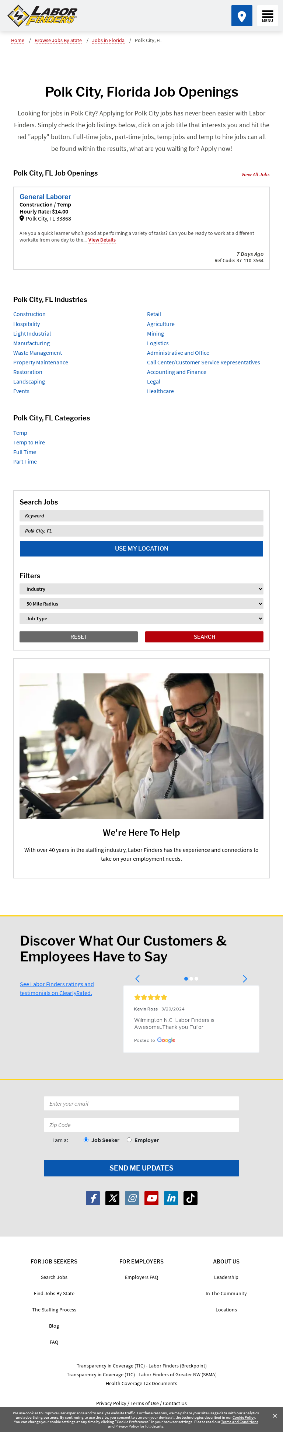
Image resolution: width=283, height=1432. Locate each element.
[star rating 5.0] (191, 997)
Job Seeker (105, 1140)
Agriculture (161, 323)
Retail (154, 314)
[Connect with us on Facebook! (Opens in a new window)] (93, 1198)
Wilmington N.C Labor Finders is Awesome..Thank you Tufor (175, 1024)
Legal (153, 381)
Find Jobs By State (54, 1293)
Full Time (24, 451)
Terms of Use (144, 1403)
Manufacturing (31, 343)
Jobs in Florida (108, 40)
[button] (138, 978)
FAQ (54, 1342)
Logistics (158, 343)
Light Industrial (32, 333)
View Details (102, 239)
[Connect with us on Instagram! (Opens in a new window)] (132, 1198)
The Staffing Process (54, 1309)
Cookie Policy (244, 1417)
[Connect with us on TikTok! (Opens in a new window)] (191, 1198)
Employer (146, 1140)
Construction (29, 314)
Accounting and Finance (176, 371)
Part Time (25, 461)
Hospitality (26, 323)
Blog (54, 1325)
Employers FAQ (141, 1277)
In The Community (226, 1293)
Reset (78, 637)
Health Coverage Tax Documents (141, 1383)
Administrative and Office (178, 352)
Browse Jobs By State (58, 40)
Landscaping (29, 381)
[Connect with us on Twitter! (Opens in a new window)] (112, 1198)
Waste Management (37, 352)
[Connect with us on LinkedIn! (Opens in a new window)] (171, 1198)
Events (21, 391)
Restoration (27, 371)
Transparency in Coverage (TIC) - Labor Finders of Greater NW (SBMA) (142, 1374)
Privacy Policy (127, 1426)
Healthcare (160, 391)
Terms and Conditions (239, 1421)
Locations (226, 1309)
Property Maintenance (40, 362)
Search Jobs (54, 1277)
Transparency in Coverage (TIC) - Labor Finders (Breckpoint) (142, 1365)
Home (17, 40)
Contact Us (175, 1403)
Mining (155, 333)
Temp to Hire (29, 442)
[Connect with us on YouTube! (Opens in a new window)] (151, 1198)
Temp (20, 432)
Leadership (226, 1277)
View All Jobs (255, 174)
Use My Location (141, 548)
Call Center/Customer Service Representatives (203, 362)
